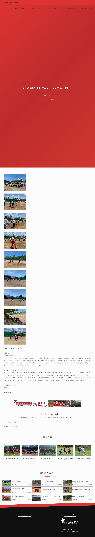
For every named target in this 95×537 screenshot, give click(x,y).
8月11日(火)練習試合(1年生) (48, 481)
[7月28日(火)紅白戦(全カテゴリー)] (30, 450)
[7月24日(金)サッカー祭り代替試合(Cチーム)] (65, 450)
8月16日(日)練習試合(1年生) (12, 458)
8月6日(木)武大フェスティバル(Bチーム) (81, 481)
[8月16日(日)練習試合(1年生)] (12, 450)
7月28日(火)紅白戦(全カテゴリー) (29, 458)
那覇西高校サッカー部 (10, 2)
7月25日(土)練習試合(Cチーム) (47, 458)
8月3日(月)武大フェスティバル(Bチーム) (51, 496)
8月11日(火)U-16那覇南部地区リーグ (19, 496)
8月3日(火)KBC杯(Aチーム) (18, 481)
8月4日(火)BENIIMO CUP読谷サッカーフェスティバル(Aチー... (21, 489)
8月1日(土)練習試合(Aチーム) (48, 489)
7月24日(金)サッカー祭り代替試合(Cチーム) (65, 459)
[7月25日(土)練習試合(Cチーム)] (47, 450)
